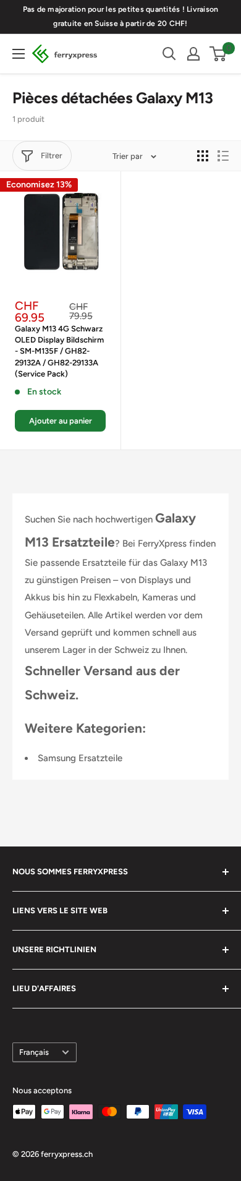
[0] (218, 53)
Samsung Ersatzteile (80, 758)
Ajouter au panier (60, 420)
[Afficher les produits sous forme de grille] (202, 155)
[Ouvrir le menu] (18, 54)
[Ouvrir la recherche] (169, 54)
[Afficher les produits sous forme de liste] (223, 155)
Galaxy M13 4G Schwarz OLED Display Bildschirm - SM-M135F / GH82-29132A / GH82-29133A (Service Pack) (59, 351)
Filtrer (51, 155)
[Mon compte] (193, 54)
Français (34, 1052)
